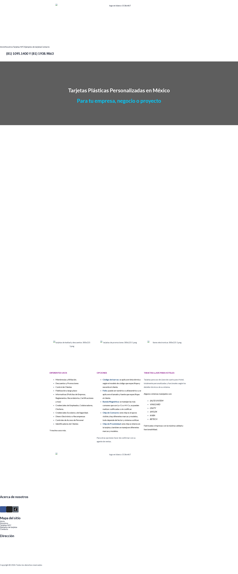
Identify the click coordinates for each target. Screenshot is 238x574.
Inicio (2, 47)
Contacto (46, 47)
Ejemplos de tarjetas (33, 47)
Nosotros (9, 47)
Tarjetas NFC (18, 47)
